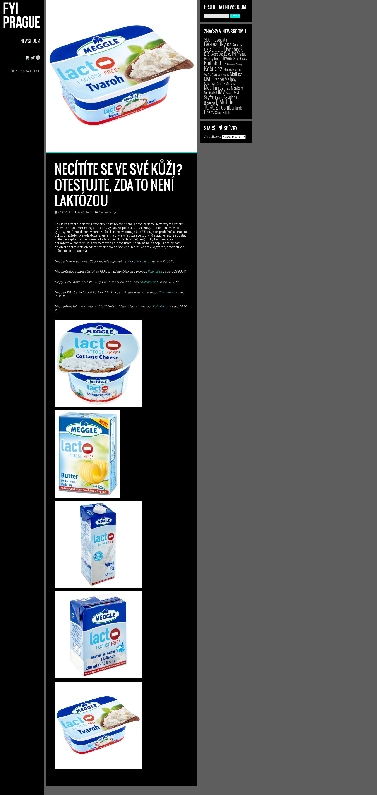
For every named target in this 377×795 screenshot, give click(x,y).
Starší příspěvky (212, 136)
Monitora (237, 88)
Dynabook (233, 49)
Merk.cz (230, 83)
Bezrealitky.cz (217, 44)
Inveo (227, 58)
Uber (208, 111)
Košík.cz (213, 68)
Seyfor (208, 97)
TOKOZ (211, 106)
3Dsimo (210, 39)
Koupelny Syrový (234, 64)
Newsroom (30, 40)
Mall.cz (236, 74)
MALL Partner (214, 79)
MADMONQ (210, 74)
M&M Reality (235, 70)
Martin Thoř (84, 212)
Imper (218, 58)
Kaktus (245, 59)
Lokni (225, 69)
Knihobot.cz (215, 63)
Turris (238, 108)
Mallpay (230, 79)
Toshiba (226, 107)
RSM (236, 92)
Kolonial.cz (143, 261)
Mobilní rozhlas (217, 87)
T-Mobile (224, 101)
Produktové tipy (108, 212)
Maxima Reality (214, 83)
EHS (207, 54)
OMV (220, 92)
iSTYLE (237, 58)
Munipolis (210, 92)
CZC (207, 49)
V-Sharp (217, 112)
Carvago (238, 44)
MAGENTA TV (223, 75)
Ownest (229, 93)
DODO (217, 49)
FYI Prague (239, 54)
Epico (227, 54)
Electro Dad (216, 54)
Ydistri (226, 112)
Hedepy (208, 58)
